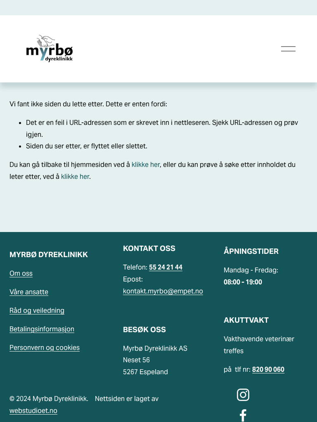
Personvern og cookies (44, 347)
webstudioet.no (33, 410)
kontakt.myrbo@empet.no (163, 291)
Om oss (21, 273)
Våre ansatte (28, 292)
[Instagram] (243, 394)
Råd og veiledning (36, 310)
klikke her (146, 164)
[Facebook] (243, 415)
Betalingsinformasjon (41, 329)
